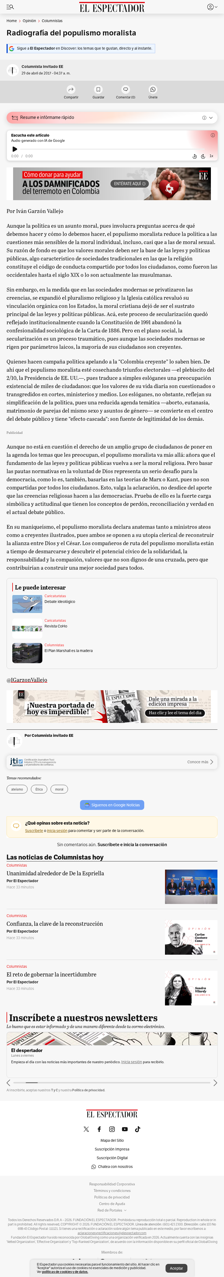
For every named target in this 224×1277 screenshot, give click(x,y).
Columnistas (54, 645)
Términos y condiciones (112, 1191)
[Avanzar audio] (203, 156)
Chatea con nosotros (115, 1166)
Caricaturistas (55, 596)
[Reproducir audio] (14, 149)
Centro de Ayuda (112, 1204)
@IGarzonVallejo (27, 679)
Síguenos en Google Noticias (116, 805)
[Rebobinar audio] (195, 156)
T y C (54, 1090)
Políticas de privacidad (112, 1197)
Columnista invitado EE (42, 66)
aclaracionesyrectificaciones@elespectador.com (112, 1233)
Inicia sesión (131, 1062)
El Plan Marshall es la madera (69, 650)
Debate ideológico (60, 601)
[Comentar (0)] (125, 90)
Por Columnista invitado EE (49, 735)
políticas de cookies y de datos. (65, 1272)
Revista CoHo (56, 626)
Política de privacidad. (88, 1090)
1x (211, 156)
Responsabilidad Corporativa (112, 1184)
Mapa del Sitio (112, 1140)
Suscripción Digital (112, 1158)
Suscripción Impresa (112, 1149)
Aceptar (176, 1268)
